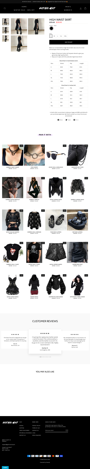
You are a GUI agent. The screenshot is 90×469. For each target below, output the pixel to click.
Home (24, 6)
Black (51, 28)
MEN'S (68, 6)
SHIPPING (21, 428)
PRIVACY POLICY (36, 425)
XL (61, 36)
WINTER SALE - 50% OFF (24, 10)
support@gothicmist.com (8, 444)
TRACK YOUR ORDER (24, 430)
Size (50, 33)
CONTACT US (22, 435)
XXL (65, 36)
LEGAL (34, 432)
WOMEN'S (68, 10)
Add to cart (12, 404)
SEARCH (21, 425)
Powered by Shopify (45, 462)
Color (53, 25)
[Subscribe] (67, 430)
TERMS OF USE (36, 428)
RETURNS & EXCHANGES (25, 432)
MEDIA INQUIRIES (36, 435)
